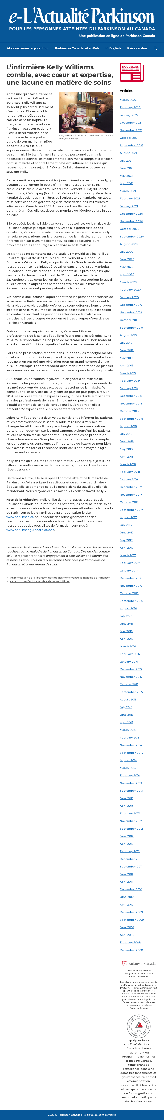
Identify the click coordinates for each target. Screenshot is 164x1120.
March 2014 (128, 768)
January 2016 (129, 661)
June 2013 (126, 798)
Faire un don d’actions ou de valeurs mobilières (40, 581)
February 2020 (130, 289)
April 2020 (127, 274)
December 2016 (131, 578)
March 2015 (127, 729)
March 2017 (128, 555)
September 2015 (131, 692)
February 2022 (130, 107)
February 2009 (130, 942)
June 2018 (127, 441)
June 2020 (127, 259)
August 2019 (128, 335)
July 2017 (126, 525)
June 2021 (127, 168)
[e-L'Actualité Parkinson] (82, 21)
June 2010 (127, 896)
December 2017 (131, 487)
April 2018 (126, 456)
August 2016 (128, 608)
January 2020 (129, 297)
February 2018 (130, 471)
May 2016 (126, 631)
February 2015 (129, 737)
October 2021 (129, 137)
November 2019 (131, 312)
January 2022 (129, 115)
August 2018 (128, 426)
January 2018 (129, 479)
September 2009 (132, 919)
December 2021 (131, 122)
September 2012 (131, 828)
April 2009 (127, 935)
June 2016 (127, 623)
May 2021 (126, 175)
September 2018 (131, 418)
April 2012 (126, 843)
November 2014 (131, 745)
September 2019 (131, 327)
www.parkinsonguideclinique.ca (30, 530)
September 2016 (131, 601)
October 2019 (129, 320)
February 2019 (130, 380)
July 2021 (126, 160)
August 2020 (129, 244)
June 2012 (127, 836)
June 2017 (127, 532)
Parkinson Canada (69, 1114)
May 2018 (126, 449)
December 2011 (130, 859)
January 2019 (129, 388)
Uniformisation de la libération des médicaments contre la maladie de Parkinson (60, 577)
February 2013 (130, 813)
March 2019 (128, 373)
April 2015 (126, 722)
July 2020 (126, 251)
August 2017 (128, 517)
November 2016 (131, 585)
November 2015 (131, 676)
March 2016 (128, 646)
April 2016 (126, 638)
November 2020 (131, 221)
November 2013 (131, 783)
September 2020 (132, 236)
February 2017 (130, 562)
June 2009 (127, 927)
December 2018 (131, 395)
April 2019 (126, 365)
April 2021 (126, 183)
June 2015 (126, 714)
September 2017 (131, 509)
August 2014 (128, 760)
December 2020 (131, 213)
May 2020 (126, 266)
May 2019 (126, 358)
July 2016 (126, 616)
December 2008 (131, 950)
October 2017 (129, 502)
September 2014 (131, 752)
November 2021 (131, 130)
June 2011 (126, 874)
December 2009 (131, 912)
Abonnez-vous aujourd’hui (27, 48)
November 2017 (131, 494)
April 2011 (126, 881)
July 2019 (126, 342)
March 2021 (128, 191)
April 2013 (126, 805)
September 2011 (131, 866)
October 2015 (129, 684)
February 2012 (130, 851)
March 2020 (128, 282)
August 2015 (128, 699)
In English (113, 48)
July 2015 (126, 707)
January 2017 (129, 570)
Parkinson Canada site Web (77, 48)
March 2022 (128, 99)
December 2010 (131, 889)
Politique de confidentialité (99, 1114)
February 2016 (130, 654)
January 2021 (129, 206)
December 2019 (131, 304)
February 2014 (130, 775)
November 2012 (131, 821)
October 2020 (129, 228)
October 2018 (129, 411)
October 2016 (129, 593)
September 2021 (131, 145)
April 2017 (126, 547)
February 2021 (130, 198)
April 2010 (126, 904)
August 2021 (128, 153)
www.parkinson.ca (20, 517)
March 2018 (128, 464)
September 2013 (131, 790)
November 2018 (131, 403)
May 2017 (126, 540)
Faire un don (137, 48)
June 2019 (127, 350)
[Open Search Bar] (155, 48)
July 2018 (126, 434)
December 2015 (131, 669)
